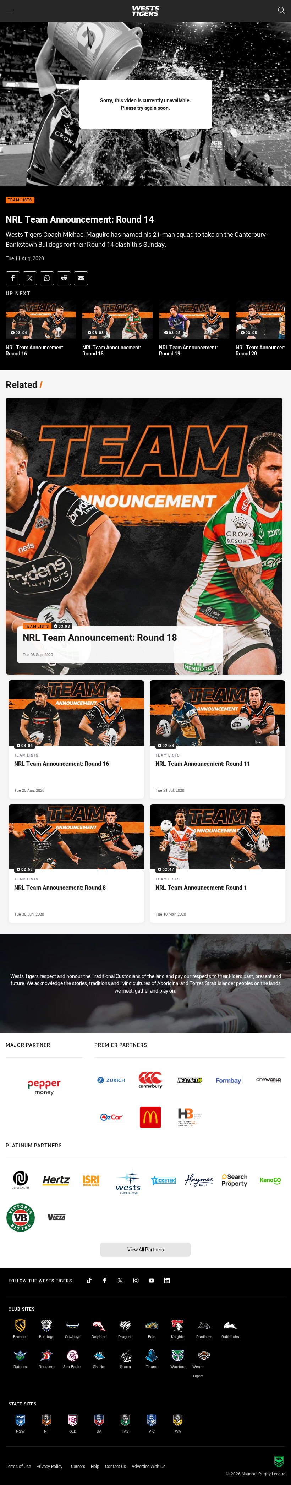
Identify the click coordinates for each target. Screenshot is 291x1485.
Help (95, 1466)
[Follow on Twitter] (120, 1280)
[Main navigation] (9, 11)
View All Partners (145, 1249)
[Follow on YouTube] (151, 1280)
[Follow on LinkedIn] (167, 1280)
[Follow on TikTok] (89, 1280)
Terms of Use (18, 1466)
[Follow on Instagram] (136, 1280)
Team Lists (20, 200)
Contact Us (115, 1466)
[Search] (281, 10)
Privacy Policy (49, 1466)
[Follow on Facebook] (105, 1280)
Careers (78, 1466)
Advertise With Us (148, 1466)
